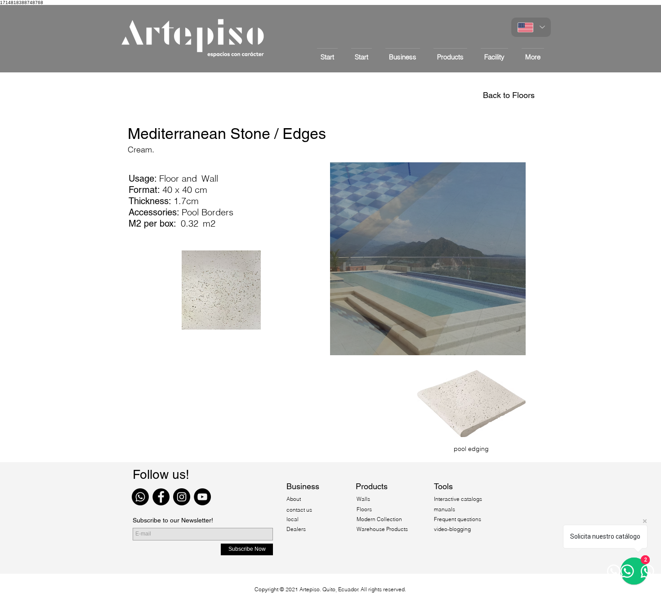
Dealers (296, 529)
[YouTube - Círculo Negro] (202, 496)
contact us (299, 509)
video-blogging (452, 529)
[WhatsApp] (140, 496)
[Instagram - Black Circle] (181, 496)
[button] (450, 53)
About (294, 498)
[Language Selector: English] (531, 27)
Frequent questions (457, 519)
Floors (364, 509)
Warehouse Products (382, 529)
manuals (444, 509)
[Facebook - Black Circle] (161, 496)
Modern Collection (379, 519)
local (292, 519)
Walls (363, 498)
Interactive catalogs (458, 498)
